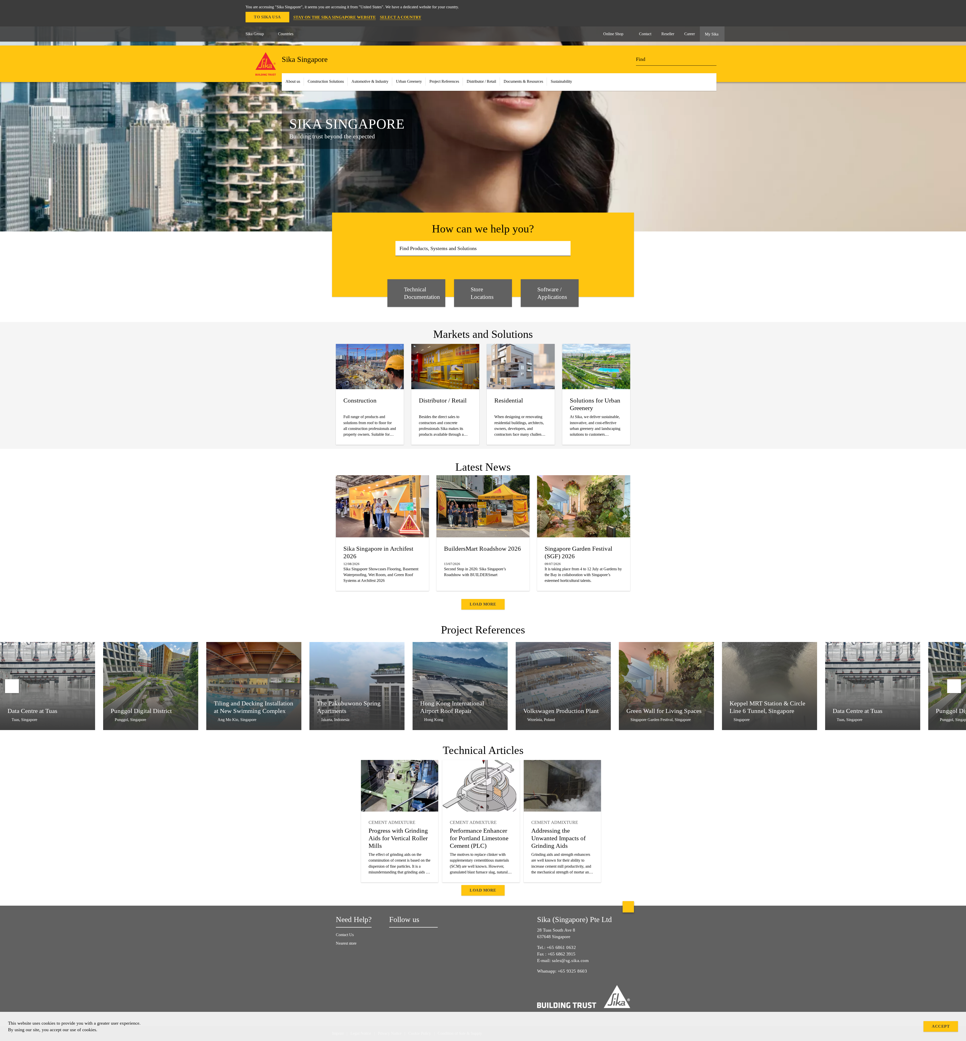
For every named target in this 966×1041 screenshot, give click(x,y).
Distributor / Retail (481, 81)
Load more (483, 604)
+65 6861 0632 (561, 947)
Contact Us (345, 935)
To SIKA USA (267, 17)
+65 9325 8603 (572, 971)
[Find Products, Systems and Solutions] (565, 248)
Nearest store (346, 943)
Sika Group (255, 34)
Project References (444, 81)
